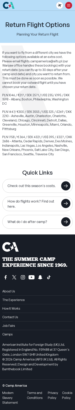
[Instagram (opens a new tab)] (23, 277)
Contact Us (10, 317)
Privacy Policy (53, 395)
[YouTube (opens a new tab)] (31, 277)
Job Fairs (8, 326)
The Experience (13, 300)
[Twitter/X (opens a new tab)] (14, 277)
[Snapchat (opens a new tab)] (40, 277)
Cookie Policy (67, 395)
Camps (7, 334)
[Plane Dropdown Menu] (59, 5)
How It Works (11, 308)
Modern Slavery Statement (10, 397)
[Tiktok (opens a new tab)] (49, 277)
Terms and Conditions (35, 395)
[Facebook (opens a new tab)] (5, 277)
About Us (8, 291)
